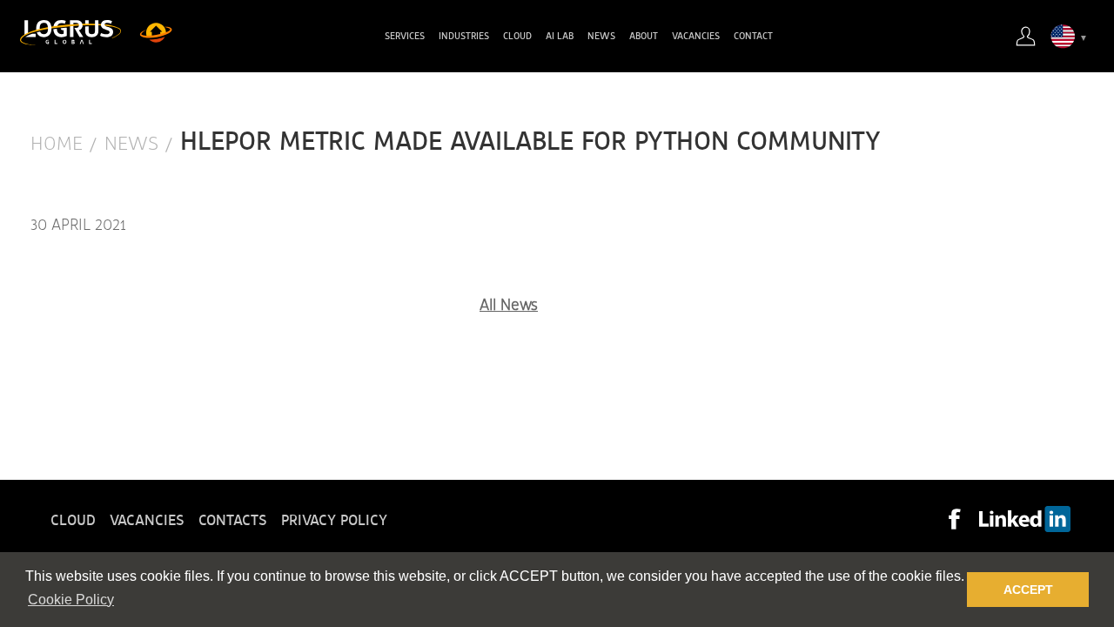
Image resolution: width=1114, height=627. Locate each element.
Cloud (517, 36)
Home (56, 144)
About (643, 36)
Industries (464, 36)
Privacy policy (334, 521)
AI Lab (560, 36)
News (601, 36)
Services (405, 36)
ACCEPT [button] (1028, 590)
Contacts (232, 521)
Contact (753, 36)
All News (509, 306)
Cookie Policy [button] (71, 599)
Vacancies (696, 36)
